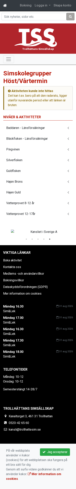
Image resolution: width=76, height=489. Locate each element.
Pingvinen (13, 149)
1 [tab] (26, 239)
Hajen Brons (14, 181)
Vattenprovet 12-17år (20, 214)
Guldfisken (13, 171)
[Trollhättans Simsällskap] (35, 37)
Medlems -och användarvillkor (23, 273)
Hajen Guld (13, 192)
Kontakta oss (12, 267)
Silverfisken (14, 160)
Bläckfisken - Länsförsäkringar (27, 138)
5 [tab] (50, 239)
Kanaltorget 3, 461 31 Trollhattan (31, 416)
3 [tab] (38, 239)
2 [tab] (32, 239)
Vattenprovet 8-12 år (20, 203)
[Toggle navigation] (8, 59)
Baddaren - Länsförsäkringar (25, 128)
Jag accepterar (56, 452)
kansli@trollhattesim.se (25, 429)
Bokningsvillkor (13, 280)
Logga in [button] (41, 5)
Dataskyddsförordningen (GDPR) (25, 287)
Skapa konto (62, 5)
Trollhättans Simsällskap (38, 48)
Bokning (26, 5)
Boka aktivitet (12, 260)
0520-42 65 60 (19, 423)
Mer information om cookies (22, 293)
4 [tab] (44, 239)
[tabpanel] (38, 232)
